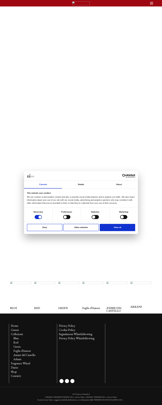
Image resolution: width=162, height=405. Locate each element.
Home (14, 326)
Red (15, 342)
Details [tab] (81, 184)
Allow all (117, 227)
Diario (14, 367)
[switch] (66, 217)
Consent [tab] (43, 184)
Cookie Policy (67, 330)
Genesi (15, 330)
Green (17, 347)
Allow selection (81, 227)
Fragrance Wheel (20, 363)
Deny (44, 227)
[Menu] (151, 3)
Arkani (17, 359)
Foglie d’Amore (22, 351)
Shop (14, 372)
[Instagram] (61, 380)
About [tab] (119, 184)
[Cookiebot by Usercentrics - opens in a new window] (124, 176)
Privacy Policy (67, 326)
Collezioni (17, 334)
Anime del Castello (24, 355)
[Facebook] (67, 380)
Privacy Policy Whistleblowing (76, 338)
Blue (16, 338)
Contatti (16, 376)
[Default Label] (72, 380)
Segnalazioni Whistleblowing (75, 334)
